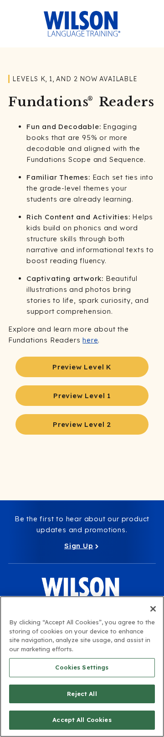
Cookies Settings (81, 667)
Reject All (82, 693)
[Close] (153, 609)
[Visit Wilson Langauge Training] (82, 23)
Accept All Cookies (81, 719)
